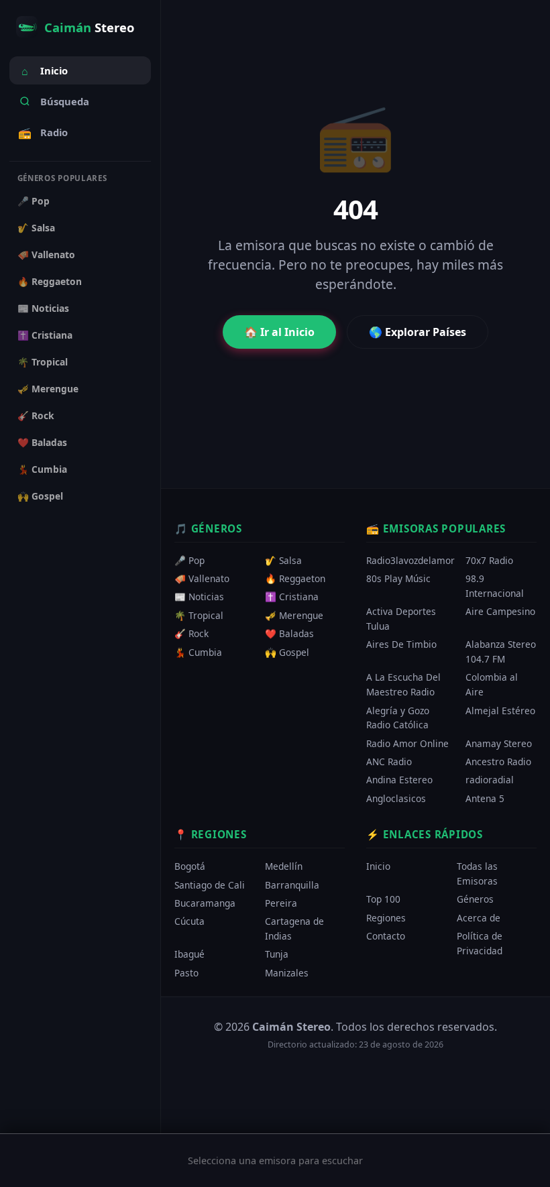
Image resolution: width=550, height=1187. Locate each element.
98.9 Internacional (494, 586)
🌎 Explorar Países (417, 332)
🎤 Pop (33, 200)
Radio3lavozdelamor (410, 560)
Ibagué (189, 954)
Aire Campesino (500, 612)
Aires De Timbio (401, 644)
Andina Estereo (399, 780)
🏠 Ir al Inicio (279, 332)
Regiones (386, 917)
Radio (43, 132)
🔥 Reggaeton (49, 281)
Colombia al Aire (491, 685)
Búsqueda (64, 101)
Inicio (44, 71)
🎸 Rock (35, 415)
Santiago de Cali (209, 885)
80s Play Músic (398, 579)
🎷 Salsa (36, 227)
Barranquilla (292, 885)
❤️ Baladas (42, 442)
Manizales (287, 972)
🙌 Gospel (40, 496)
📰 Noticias (43, 308)
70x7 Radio (489, 560)
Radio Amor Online (407, 743)
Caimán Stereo (291, 1026)
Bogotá (189, 866)
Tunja (276, 954)
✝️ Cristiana (44, 335)
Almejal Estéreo (500, 710)
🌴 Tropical (42, 361)
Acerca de (478, 917)
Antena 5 (484, 798)
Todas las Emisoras (477, 874)
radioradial (489, 780)
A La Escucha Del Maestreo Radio (403, 685)
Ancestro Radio (498, 761)
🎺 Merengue (47, 388)
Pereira (281, 903)
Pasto (186, 972)
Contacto (385, 935)
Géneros (475, 899)
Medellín (283, 866)
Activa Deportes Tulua (401, 619)
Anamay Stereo (498, 743)
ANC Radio (389, 761)
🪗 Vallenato (46, 254)
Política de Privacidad (479, 943)
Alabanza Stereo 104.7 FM (500, 652)
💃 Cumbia (42, 469)
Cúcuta (189, 921)
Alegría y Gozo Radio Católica (397, 718)
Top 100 (383, 899)
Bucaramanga (204, 903)
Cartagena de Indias (294, 929)
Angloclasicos (396, 798)
